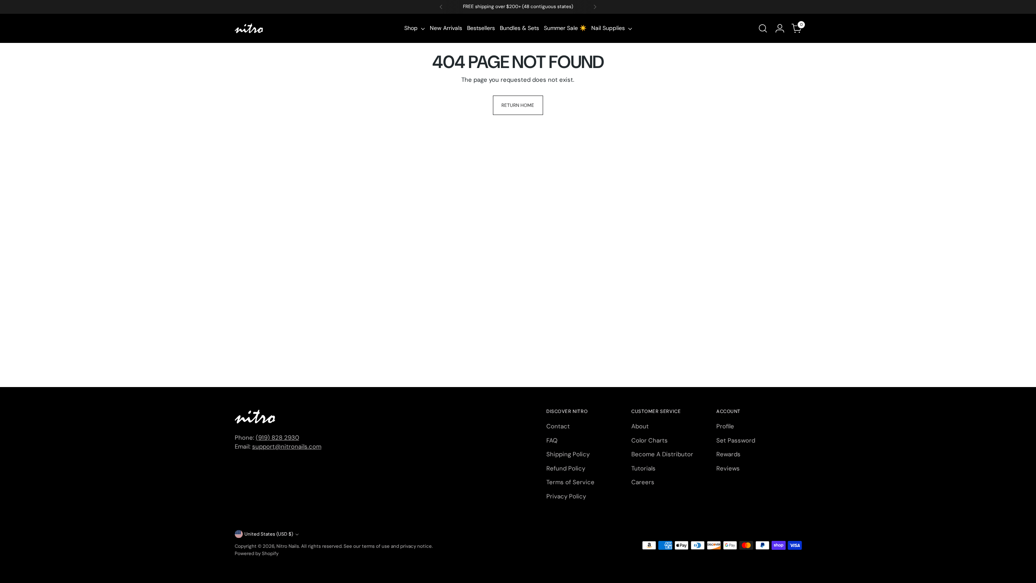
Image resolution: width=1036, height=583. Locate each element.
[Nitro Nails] (249, 28)
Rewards (728, 454)
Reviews (728, 468)
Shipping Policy (568, 454)
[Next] (595, 7)
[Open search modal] (763, 28)
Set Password (735, 440)
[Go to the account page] (780, 28)
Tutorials (643, 468)
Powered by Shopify (256, 553)
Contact (558, 426)
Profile (725, 426)
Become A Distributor (662, 454)
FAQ (552, 440)
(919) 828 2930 (277, 438)
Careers (642, 482)
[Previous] (441, 7)
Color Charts (649, 440)
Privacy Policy (566, 496)
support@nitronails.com (286, 447)
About (640, 426)
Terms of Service (570, 482)
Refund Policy (565, 468)
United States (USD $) (268, 534)
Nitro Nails (287, 546)
